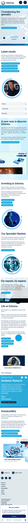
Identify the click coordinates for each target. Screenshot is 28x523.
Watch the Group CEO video (9, 66)
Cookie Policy (4, 503)
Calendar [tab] (5, 109)
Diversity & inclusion (7, 343)
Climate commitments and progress (11, 436)
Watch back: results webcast (9, 68)
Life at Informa (6, 338)
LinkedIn (6, 478)
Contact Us (6, 472)
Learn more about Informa (9, 28)
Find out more (5, 293)
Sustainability (4, 488)
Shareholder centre (7, 205)
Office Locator (18, 472)
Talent (2, 490)
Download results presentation (10, 71)
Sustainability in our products (9, 433)
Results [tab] (4, 113)
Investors (3, 486)
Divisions (3, 484)
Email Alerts (2, 478)
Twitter (10, 478)
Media (2, 492)
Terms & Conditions (5, 500)
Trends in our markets (8, 250)
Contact (3, 494)
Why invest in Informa (7, 200)
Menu (25, 3)
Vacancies (4, 346)
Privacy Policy (4, 502)
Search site (20, 3)
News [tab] (4, 104)
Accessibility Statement (6, 499)
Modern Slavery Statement (6, 504)
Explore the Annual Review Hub (10, 142)
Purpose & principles (7, 341)
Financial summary (6, 202)
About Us (3, 482)
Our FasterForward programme (10, 431)
